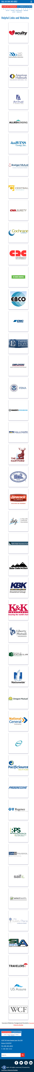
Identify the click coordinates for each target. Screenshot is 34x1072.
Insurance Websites (8, 1023)
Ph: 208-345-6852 (7, 1046)
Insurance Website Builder (9, 1070)
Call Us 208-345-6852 (9, 1)
